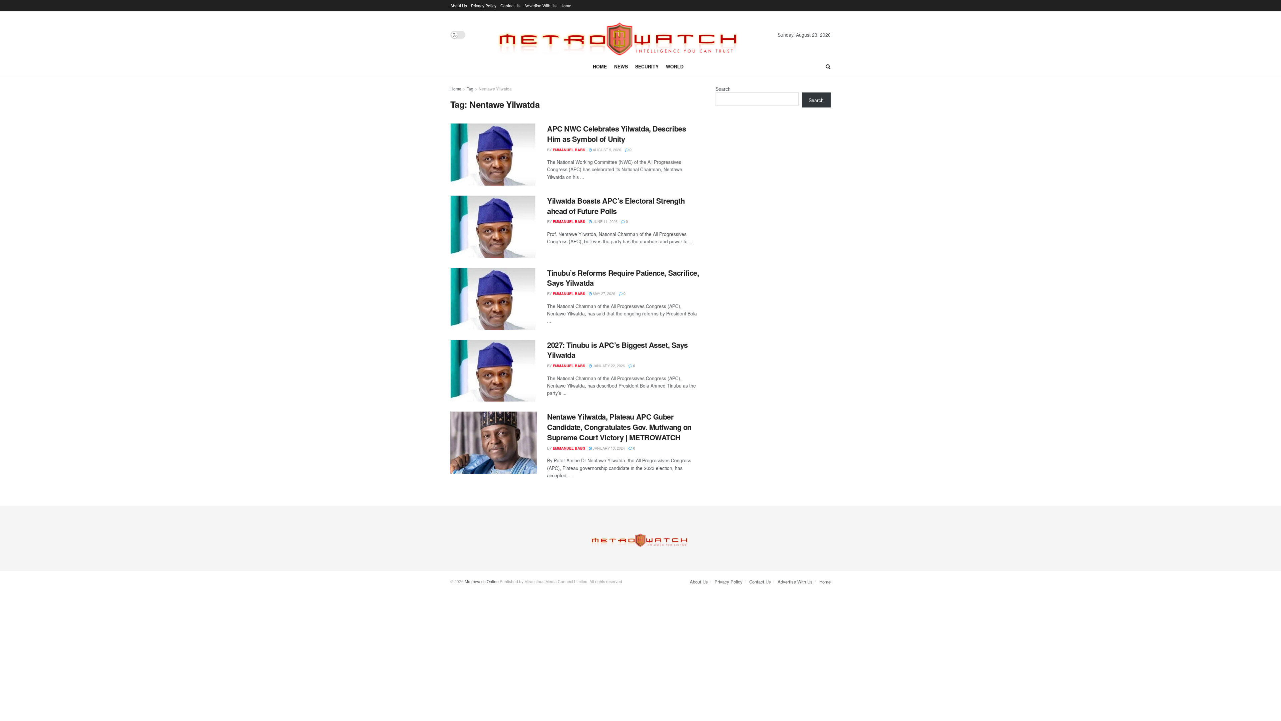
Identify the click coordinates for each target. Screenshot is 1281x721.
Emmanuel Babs (569, 149)
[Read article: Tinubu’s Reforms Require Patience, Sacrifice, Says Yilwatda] (493, 299)
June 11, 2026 (604, 221)
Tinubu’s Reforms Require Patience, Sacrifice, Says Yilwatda (623, 277)
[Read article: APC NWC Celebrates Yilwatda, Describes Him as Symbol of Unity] (493, 155)
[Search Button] (828, 66)
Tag (470, 88)
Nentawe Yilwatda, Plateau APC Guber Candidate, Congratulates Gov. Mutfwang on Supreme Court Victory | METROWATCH (619, 427)
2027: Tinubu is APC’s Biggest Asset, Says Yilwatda (617, 349)
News (621, 66)
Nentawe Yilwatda (495, 88)
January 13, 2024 (608, 448)
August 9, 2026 (606, 149)
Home (565, 5)
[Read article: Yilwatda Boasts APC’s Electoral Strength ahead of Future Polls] (493, 227)
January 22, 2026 (608, 365)
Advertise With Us (540, 5)
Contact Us (510, 5)
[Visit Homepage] (622, 35)
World (675, 66)
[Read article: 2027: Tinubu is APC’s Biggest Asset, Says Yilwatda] (493, 371)
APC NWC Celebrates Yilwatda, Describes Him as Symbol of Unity (616, 133)
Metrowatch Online (482, 581)
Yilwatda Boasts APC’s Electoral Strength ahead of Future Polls (616, 205)
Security (647, 66)
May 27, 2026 (603, 293)
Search (723, 88)
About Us (458, 5)
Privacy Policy (483, 5)
